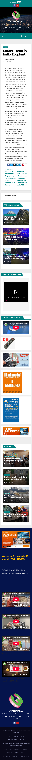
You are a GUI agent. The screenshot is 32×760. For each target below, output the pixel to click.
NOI (24, 740)
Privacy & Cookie (7, 749)
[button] (21, 36)
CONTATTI (15, 736)
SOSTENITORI (6, 756)
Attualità (7, 234)
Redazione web (9, 59)
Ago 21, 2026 (9, 482)
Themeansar (16, 732)
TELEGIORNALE (25, 756)
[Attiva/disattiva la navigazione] (29, 36)
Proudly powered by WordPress (10, 730)
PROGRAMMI (16, 749)
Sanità (12, 456)
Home (10, 736)
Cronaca (5, 47)
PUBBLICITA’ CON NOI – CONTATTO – (16, 752)
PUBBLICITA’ (25, 749)
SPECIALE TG (15, 756)
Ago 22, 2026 (9, 463)
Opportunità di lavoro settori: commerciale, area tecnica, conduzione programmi (16, 744)
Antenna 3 (16, 21)
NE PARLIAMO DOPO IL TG (14, 740)
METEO (22, 736)
